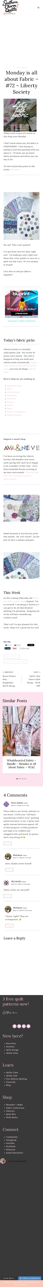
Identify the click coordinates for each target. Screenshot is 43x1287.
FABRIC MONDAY (21, 67)
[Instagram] (19, 1026)
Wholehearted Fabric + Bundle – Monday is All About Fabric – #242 (21, 764)
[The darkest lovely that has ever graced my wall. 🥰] (11, 1197)
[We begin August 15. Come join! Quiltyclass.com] (11, 1232)
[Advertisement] (21, 37)
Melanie (17, 855)
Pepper (10, 402)
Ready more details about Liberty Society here (20, 365)
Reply (7, 843)
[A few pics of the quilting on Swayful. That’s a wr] (11, 1257)
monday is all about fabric (15, 661)
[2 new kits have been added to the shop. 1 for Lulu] (11, 1220)
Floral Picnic (13, 392)
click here (14, 169)
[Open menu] (38, 7)
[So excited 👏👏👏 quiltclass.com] (11, 1245)
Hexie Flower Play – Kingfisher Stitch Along (9, 679)
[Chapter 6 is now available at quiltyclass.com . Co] (11, 1269)
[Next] (37, 741)
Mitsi (9, 389)
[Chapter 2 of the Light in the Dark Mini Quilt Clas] (11, 1185)
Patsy (9, 408)
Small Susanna (14, 415)
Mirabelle (12, 395)
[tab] (17, 778)
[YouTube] (28, 1026)
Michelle (11, 399)
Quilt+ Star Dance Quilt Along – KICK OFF (33, 679)
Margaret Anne (14, 386)
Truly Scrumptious (16, 412)
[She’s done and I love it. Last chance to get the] (11, 1172)
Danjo (10, 405)
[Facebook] (15, 1026)
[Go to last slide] (5, 741)
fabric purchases (12, 657)
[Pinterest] (24, 1026)
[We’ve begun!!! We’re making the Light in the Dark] (11, 1209)
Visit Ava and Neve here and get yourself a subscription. (21, 475)
